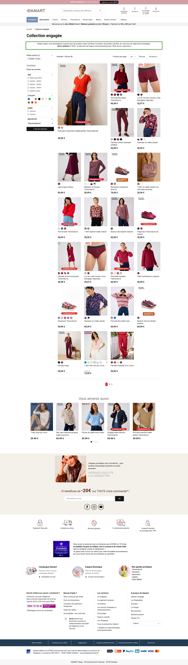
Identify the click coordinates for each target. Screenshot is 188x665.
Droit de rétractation (71, 600)
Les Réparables (137, 600)
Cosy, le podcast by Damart (107, 624)
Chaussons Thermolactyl (67, 321)
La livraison (101, 604)
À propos (134, 604)
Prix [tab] (29, 75)
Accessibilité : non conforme (74, 613)
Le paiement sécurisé (105, 600)
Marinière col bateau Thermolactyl (92, 188)
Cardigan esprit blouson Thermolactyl (116, 433)
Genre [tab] (30, 108)
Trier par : (142, 57)
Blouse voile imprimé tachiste (122, 232)
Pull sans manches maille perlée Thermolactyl (78, 131)
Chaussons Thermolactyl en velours (147, 233)
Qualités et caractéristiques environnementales (108, 629)
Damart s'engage (137, 597)
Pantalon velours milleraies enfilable (121, 143)
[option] (59, 127)
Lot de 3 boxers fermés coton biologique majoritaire (148, 99)
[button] (146, 623)
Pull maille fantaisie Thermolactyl (118, 277)
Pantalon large (63, 366)
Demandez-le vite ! (48, 577)
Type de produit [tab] (34, 123)
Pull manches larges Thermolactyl (118, 99)
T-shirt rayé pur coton (39, 432)
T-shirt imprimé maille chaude (95, 232)
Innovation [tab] (32, 119)
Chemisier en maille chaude (147, 142)
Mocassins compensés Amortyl (119, 188)
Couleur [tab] (31, 95)
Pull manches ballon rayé (120, 321)
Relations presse (137, 614)
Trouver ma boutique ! (96, 577)
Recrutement (136, 611)
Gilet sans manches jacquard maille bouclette (67, 433)
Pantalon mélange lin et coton (122, 366)
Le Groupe (135, 607)
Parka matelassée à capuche (148, 276)
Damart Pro (135, 618)
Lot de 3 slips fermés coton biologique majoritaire (95, 277)
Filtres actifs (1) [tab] (33, 55)
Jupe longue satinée (65, 187)
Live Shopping (102, 620)
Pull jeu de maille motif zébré (93, 432)
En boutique (101, 613)
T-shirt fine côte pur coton (94, 366)
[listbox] (61, 127)
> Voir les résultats (40, 129)
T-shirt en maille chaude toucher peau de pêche (148, 188)
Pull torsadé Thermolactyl (68, 232)
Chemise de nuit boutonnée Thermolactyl (68, 277)
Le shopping (102, 597)
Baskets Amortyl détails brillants (146, 322)
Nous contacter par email (73, 597)
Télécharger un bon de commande (40, 610)
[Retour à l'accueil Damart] (36, 10)
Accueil (29, 29)
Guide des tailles (70, 610)
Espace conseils (103, 617)
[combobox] (82, 10)
